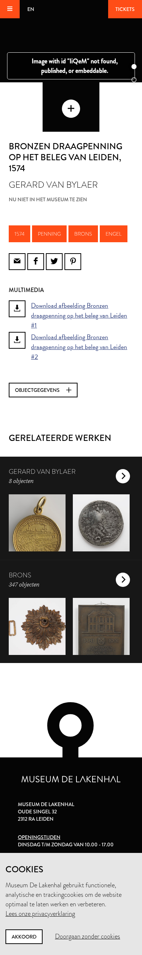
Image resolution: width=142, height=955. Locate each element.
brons (83, 233)
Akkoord (24, 936)
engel (114, 233)
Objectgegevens (38, 390)
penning (49, 233)
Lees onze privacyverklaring (40, 913)
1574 (19, 233)
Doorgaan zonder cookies (87, 936)
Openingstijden (39, 837)
